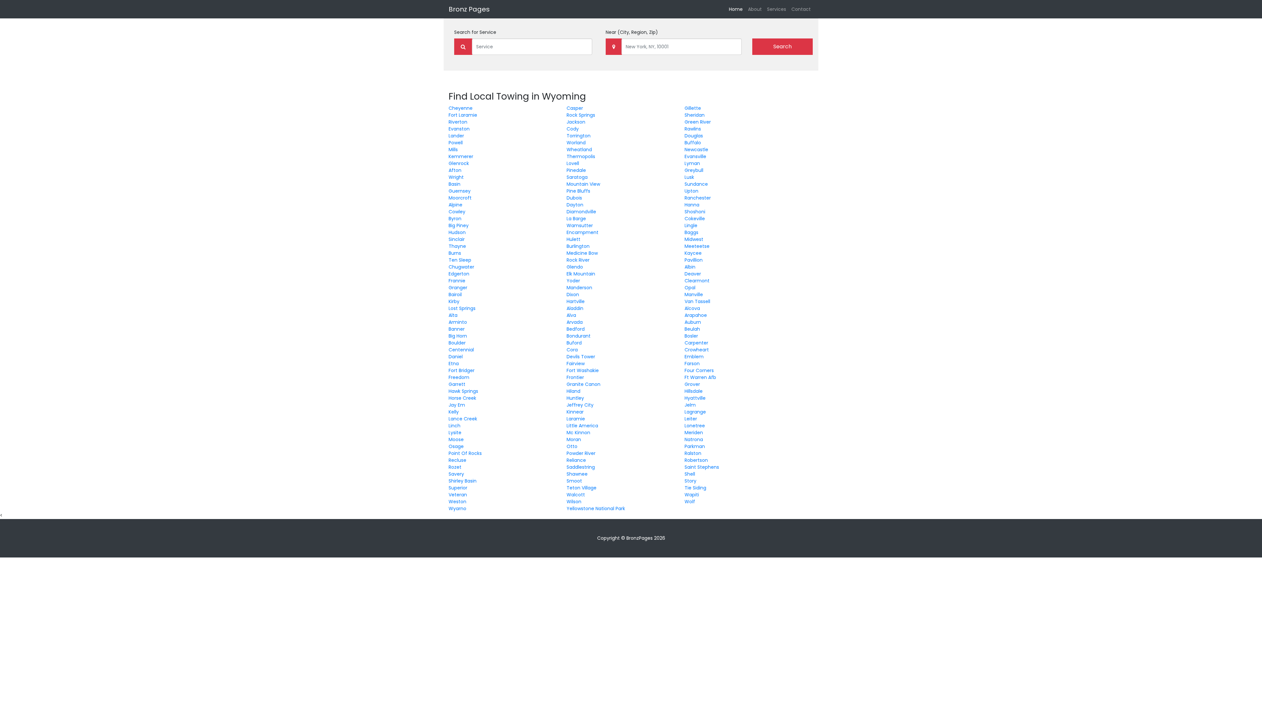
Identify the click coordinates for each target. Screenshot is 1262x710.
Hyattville (695, 398)
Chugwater (461, 267)
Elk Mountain (581, 274)
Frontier (575, 377)
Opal (690, 287)
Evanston (459, 129)
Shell (690, 474)
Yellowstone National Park (596, 508)
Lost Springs (462, 308)
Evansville (695, 156)
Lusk (689, 177)
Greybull (694, 170)
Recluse (457, 460)
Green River (698, 122)
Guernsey (460, 191)
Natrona (694, 439)
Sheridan (695, 115)
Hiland (573, 391)
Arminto (458, 322)
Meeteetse (697, 246)
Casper (575, 108)
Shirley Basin (463, 481)
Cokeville (695, 218)
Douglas (694, 135)
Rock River (578, 260)
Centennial (461, 349)
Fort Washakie (583, 370)
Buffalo (693, 142)
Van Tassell (697, 301)
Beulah (692, 329)
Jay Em (457, 405)
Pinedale (576, 170)
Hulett (573, 239)
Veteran (458, 494)
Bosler (691, 336)
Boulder (457, 343)
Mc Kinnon (578, 432)
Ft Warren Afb (700, 377)
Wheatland (579, 149)
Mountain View (583, 184)
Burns (455, 253)
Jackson (576, 122)
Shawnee (577, 474)
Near (632, 32)
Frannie (457, 280)
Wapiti (692, 494)
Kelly (454, 412)
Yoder (573, 280)
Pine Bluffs (578, 191)
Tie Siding (695, 488)
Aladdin (575, 308)
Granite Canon (583, 384)
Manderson (579, 287)
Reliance (576, 460)
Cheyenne (461, 108)
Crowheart (697, 349)
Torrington (579, 135)
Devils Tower (581, 356)
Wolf (690, 501)
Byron (455, 218)
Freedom (459, 377)
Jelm (690, 405)
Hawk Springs (463, 391)
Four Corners (699, 370)
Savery (456, 474)
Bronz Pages (469, 9)
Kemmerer (461, 156)
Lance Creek (463, 418)
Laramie (576, 418)
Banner (457, 329)
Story (690, 481)
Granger (458, 287)
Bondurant (579, 336)
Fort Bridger (462, 370)
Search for (475, 32)
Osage (456, 446)
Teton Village (581, 488)
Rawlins (693, 129)
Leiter (691, 418)
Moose (456, 439)
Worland (576, 142)
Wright (456, 177)
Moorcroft (460, 198)
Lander (456, 135)
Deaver (693, 274)
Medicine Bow (582, 253)
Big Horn (458, 336)
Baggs (691, 232)
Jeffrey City (580, 405)
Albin (690, 267)
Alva (571, 315)
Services (776, 9)
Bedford (576, 329)
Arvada (575, 322)
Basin (454, 184)
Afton (455, 170)
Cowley (457, 211)
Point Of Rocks (465, 453)
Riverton (458, 122)
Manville (694, 294)
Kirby (454, 301)
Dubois (574, 198)
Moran (574, 439)
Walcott (576, 494)
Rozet (455, 467)
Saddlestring (581, 467)
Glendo (575, 267)
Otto (572, 446)
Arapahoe (696, 315)
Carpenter (696, 343)
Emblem (694, 356)
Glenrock (459, 163)
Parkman (695, 446)
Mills (453, 149)
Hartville (576, 301)
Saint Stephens (702, 467)
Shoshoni (695, 211)
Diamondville (581, 211)
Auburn (693, 322)
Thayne (457, 246)
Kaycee (693, 253)
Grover (692, 384)
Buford (574, 343)
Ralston (693, 453)
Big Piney (459, 225)
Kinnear (575, 412)
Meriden (694, 432)
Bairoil (455, 294)
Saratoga (577, 177)
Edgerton (459, 274)
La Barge (576, 218)
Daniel (456, 356)
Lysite (455, 432)
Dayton (575, 204)
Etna (454, 363)
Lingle (691, 225)
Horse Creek (462, 398)
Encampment (582, 232)
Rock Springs (581, 115)
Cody (573, 129)
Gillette (693, 108)
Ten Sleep (460, 260)
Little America (582, 425)
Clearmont (697, 280)
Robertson (696, 460)
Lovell (573, 163)
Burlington (578, 246)
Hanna (692, 204)
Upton (691, 191)
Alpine (455, 204)
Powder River (581, 453)
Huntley (575, 398)
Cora (572, 349)
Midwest (694, 239)
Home (737, 9)
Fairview (576, 363)
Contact (801, 9)
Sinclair (457, 239)
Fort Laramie (463, 115)
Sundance (696, 184)
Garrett (457, 384)
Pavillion (694, 260)
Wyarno (457, 508)
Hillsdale (694, 391)
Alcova (692, 308)
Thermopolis (581, 156)
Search (782, 46)
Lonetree (695, 425)
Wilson (574, 501)
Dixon (573, 294)
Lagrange (695, 412)
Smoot (574, 481)
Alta (453, 315)
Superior (458, 488)
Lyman (692, 163)
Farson (692, 363)
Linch (454, 425)
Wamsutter (580, 225)
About (755, 9)
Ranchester (698, 198)
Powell (456, 142)
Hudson (457, 232)
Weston (457, 501)
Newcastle (696, 149)
